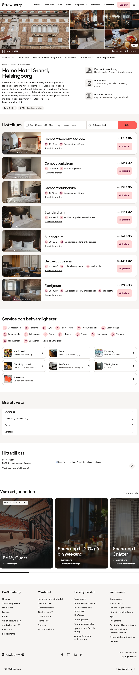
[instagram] (68, 654)
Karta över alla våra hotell (50, 599)
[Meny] (134, 5)
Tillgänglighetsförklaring (122, 637)
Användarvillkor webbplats (123, 625)
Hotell (4, 65)
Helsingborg (25, 65)
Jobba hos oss (9, 625)
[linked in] (75, 654)
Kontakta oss (116, 603)
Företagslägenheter (84, 624)
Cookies (114, 641)
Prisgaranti (115, 620)
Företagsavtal (81, 619)
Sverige (13, 65)
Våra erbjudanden (106, 57)
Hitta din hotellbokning (121, 612)
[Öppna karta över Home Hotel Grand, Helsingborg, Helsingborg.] (132, 466)
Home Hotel (44, 620)
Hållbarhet (7, 607)
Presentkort (80, 599)
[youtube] (81, 654)
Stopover (42, 625)
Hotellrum (23, 57)
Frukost (6, 612)
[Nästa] (37, 143)
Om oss (6, 599)
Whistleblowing (10, 620)
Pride (4, 616)
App (112, 616)
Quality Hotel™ (45, 612)
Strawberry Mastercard (85, 603)
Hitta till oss (87, 57)
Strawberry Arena (11, 603)
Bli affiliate (79, 615)
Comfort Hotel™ (46, 607)
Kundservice (116, 599)
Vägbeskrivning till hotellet (15, 467)
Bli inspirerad (8, 633)
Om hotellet (8, 57)
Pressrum (7, 629)
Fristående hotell (46, 629)
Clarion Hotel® (45, 616)
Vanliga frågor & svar (120, 607)
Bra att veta (71, 57)
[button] (21, 143)
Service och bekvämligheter (47, 57)
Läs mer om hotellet (12, 102)
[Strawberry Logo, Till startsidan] (12, 5)
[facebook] (62, 654)
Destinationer (45, 603)
